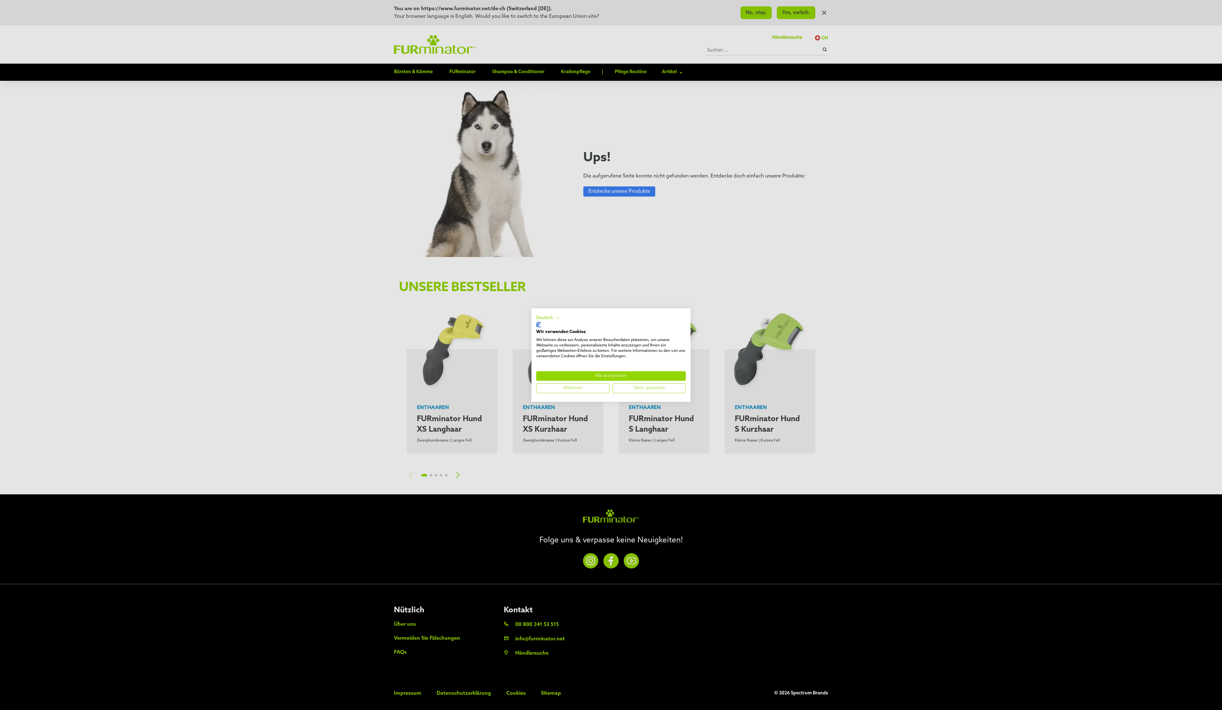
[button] (548, 318)
